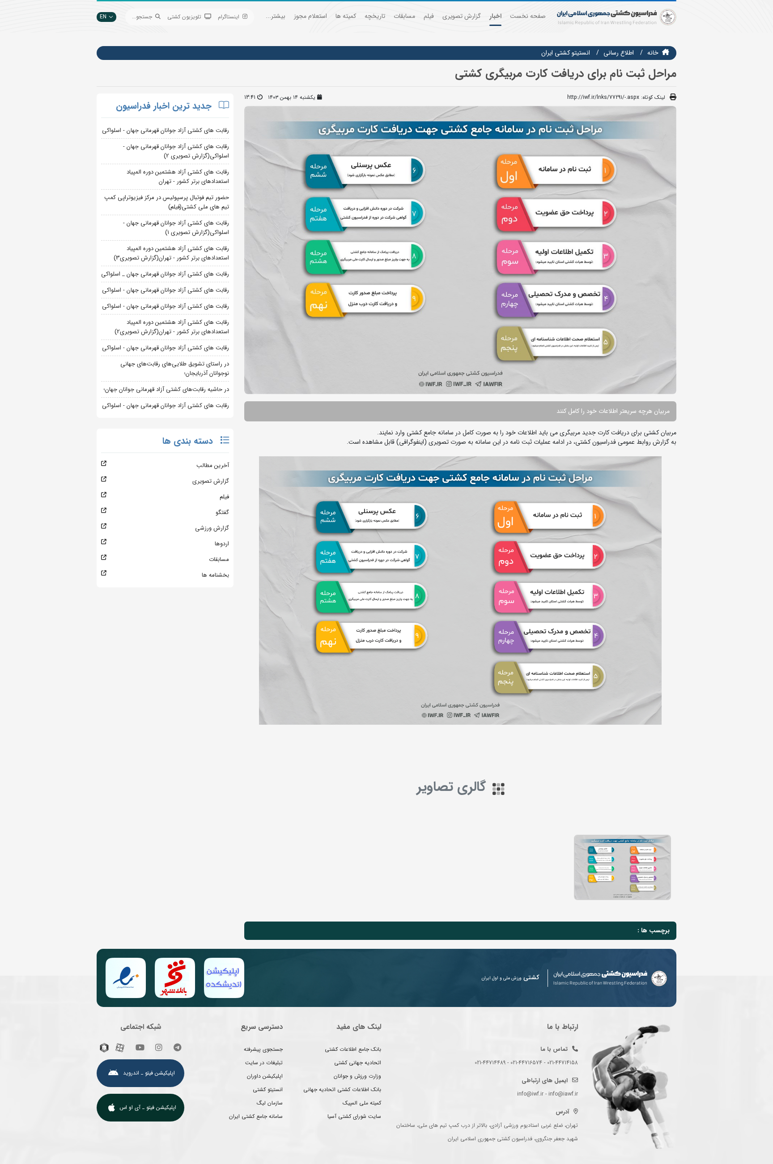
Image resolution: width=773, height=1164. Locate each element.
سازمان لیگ (270, 1103)
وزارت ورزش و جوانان (357, 1076)
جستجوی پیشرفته (263, 1049)
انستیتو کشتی (268, 1089)
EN (103, 17)
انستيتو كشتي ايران (565, 53)
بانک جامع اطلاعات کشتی (353, 1049)
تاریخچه (375, 16)
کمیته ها (346, 16)
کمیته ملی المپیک (362, 1103)
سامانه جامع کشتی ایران (256, 1116)
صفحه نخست (528, 16)
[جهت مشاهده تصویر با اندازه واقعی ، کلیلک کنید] (460, 250)
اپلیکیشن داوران (265, 1076)
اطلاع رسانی (618, 53)
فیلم (429, 16)
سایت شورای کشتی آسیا (354, 1116)
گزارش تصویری (461, 16)
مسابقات (404, 16)
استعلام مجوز (310, 16)
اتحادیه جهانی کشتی (357, 1062)
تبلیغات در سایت (264, 1062)
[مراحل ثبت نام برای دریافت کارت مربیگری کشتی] (623, 867)
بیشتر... (275, 16)
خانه (652, 53)
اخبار (495, 16)
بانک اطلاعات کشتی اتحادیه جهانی (342, 1089)
